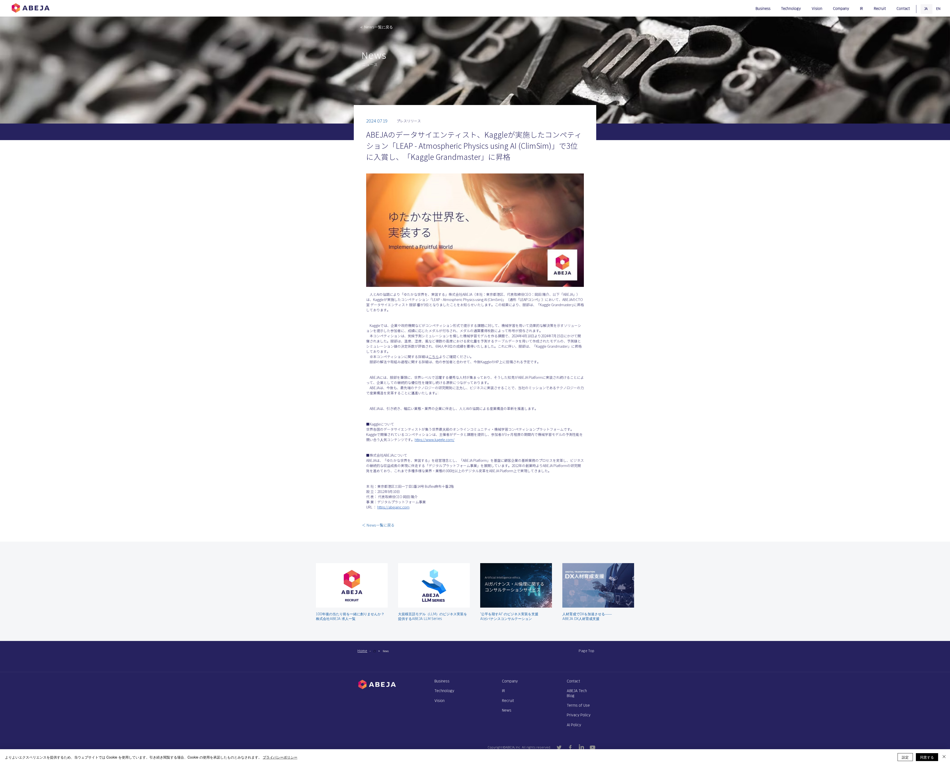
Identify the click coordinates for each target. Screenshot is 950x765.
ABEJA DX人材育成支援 (580, 618)
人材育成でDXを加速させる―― (587, 614)
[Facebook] (570, 747)
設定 (905, 757)
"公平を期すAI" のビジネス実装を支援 (509, 614)
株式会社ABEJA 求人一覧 (336, 618)
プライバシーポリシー (280, 757)
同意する (927, 757)
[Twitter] (559, 747)
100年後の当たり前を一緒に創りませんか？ (350, 614)
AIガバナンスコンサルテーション (506, 618)
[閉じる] (944, 757)
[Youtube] (592, 747)
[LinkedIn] (581, 747)
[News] (374, 651)
